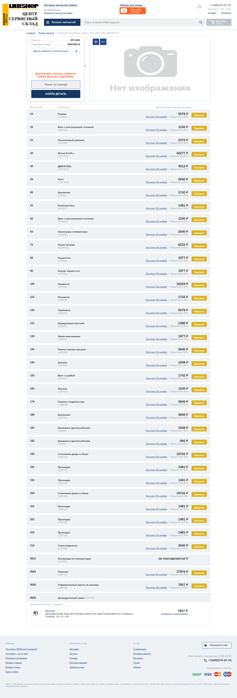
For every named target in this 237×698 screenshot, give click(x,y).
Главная (31, 33)
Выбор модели (46, 33)
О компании (139, 649)
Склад (136, 662)
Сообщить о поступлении (174, 613)
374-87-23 (220, 5)
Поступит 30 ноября (156, 116)
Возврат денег (12, 667)
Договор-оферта (142, 653)
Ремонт (137, 667)
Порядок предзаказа (16, 658)
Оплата (73, 653)
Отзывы (212, 13)
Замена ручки (76, 667)
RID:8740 (50, 611)
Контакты (226, 13)
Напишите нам (218, 645)
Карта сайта (11, 671)
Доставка (74, 649)
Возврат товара (13, 662)
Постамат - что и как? (16, 653)
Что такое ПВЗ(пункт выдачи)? (21, 649)
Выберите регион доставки (58, 13)
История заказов (78, 662)
